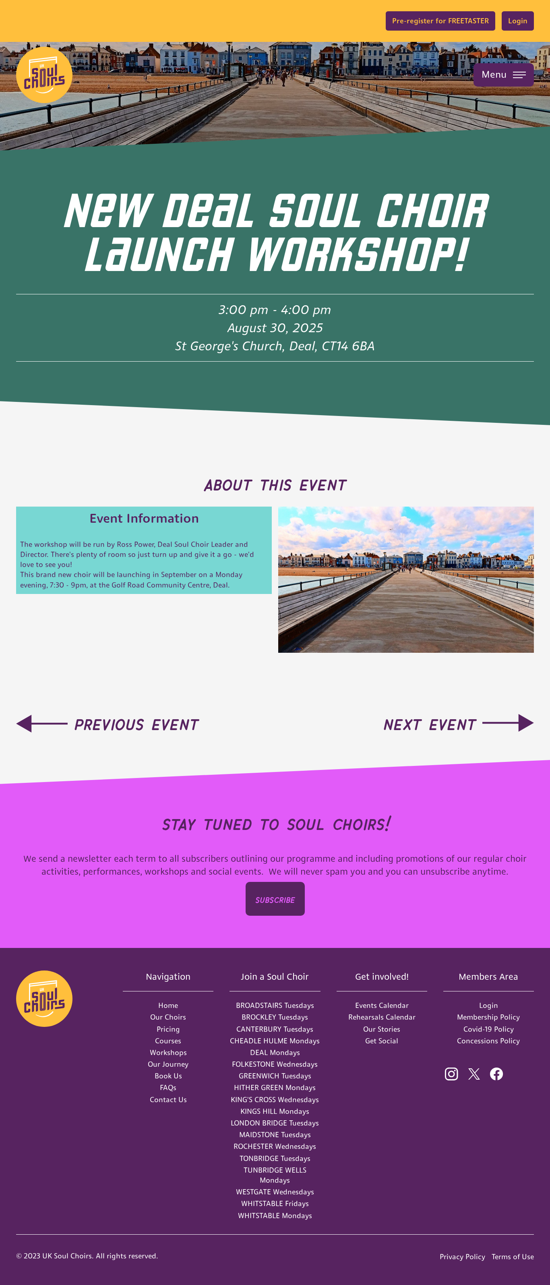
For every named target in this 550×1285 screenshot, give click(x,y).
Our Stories (381, 1029)
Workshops (168, 1052)
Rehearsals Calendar (382, 1017)
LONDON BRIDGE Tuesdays (275, 1123)
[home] (44, 75)
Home (168, 1005)
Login (517, 20)
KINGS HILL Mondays (274, 1111)
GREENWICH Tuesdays (275, 1075)
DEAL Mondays (275, 1052)
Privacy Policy (462, 1256)
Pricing (168, 1029)
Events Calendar (382, 1005)
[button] (503, 75)
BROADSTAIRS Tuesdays (275, 1005)
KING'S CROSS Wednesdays (275, 1099)
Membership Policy (488, 1017)
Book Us (168, 1075)
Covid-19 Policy (488, 1029)
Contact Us (168, 1099)
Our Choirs (168, 1017)
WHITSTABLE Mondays (275, 1215)
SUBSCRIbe (275, 898)
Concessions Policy (488, 1040)
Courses (168, 1040)
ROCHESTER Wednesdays (275, 1146)
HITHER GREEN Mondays (275, 1087)
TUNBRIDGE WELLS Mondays (275, 1175)
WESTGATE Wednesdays (275, 1191)
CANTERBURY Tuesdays (274, 1029)
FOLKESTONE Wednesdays (275, 1064)
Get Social (381, 1040)
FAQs (168, 1087)
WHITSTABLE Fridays (275, 1203)
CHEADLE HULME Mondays (275, 1040)
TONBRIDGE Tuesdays (275, 1158)
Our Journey (168, 1064)
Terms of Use (513, 1256)
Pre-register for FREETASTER (440, 20)
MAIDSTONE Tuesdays (275, 1134)
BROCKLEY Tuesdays (275, 1017)
